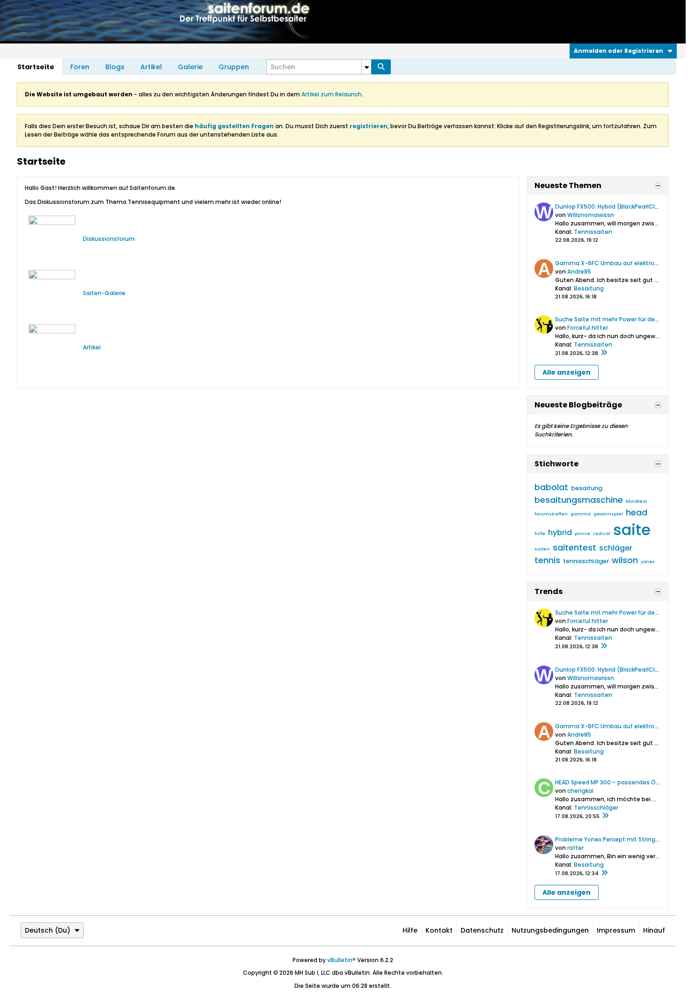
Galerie (190, 67)
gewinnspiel (608, 514)
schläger (615, 548)
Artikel (151, 67)
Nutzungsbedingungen (550, 930)
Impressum (616, 930)
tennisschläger (586, 561)
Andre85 (579, 271)
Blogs (114, 67)
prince (582, 533)
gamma (581, 514)
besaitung (586, 488)
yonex (647, 562)
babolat (551, 487)
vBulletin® (341, 960)
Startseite (35, 67)
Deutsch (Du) (47, 930)
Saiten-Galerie (104, 293)
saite (632, 529)
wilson (625, 560)
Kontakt (439, 930)
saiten (542, 549)
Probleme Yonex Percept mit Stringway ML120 (619, 839)
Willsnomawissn (590, 215)
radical (601, 533)
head (636, 512)
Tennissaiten (593, 232)
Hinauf (654, 930)
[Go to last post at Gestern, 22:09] (604, 873)
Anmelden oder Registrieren (618, 51)
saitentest (574, 547)
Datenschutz (482, 930)
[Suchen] (381, 66)
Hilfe (410, 930)
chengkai (580, 791)
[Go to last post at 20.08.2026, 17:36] (605, 816)
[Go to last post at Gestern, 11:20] (603, 353)
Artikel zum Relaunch (331, 94)
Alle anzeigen (566, 372)
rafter (575, 848)
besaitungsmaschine (578, 500)
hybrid (560, 532)
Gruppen (234, 67)
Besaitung (589, 288)
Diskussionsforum (109, 239)
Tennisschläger (596, 807)
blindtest (636, 501)
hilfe (539, 533)
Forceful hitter (587, 328)
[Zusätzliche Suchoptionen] (366, 66)
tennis (547, 560)
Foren (79, 67)
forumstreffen (551, 514)
